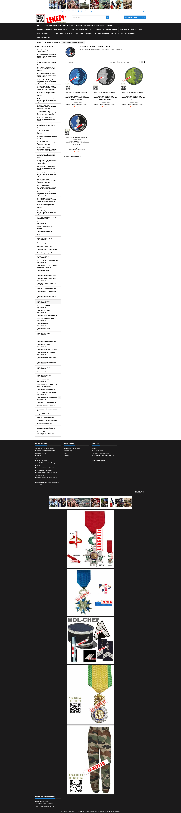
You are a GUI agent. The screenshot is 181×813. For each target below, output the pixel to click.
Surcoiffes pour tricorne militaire (45, 451)
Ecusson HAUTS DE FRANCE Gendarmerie (45, 319)
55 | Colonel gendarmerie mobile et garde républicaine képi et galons (46, 212)
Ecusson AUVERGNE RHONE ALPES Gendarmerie (47, 261)
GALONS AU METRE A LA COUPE (130, 29)
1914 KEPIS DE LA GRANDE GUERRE (106, 29)
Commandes (68, 451)
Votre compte (69, 444)
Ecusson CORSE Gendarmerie (46, 288)
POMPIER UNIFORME (127, 34)
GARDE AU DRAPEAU (43, 34)
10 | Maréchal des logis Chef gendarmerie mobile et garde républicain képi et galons (46, 87)
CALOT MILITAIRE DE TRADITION (81, 29)
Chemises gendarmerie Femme (47, 249)
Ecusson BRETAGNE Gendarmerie (43, 271)
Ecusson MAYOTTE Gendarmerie (47, 338)
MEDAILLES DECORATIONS (82, 34)
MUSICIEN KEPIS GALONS (45, 38)
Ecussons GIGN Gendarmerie (46, 402)
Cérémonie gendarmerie (45, 235)
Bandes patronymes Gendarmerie (43, 222)
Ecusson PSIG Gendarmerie (46, 389)
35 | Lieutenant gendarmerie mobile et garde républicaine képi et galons (46, 161)
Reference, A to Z (128, 62)
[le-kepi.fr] (90, 5)
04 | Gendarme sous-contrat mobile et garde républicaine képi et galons (46, 56)
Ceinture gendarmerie (44, 231)
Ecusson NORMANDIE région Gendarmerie (46, 353)
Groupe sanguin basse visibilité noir (47, 409)
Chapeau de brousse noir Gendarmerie (45, 239)
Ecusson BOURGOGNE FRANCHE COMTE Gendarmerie (47, 266)
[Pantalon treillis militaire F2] (90, 760)
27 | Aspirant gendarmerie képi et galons (47, 137)
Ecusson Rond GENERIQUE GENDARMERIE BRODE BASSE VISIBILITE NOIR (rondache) (105, 97)
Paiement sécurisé (41, 460)
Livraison (38, 455)
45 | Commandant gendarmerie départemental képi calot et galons (46, 180)
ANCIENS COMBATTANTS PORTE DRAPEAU (98, 25)
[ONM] (90, 592)
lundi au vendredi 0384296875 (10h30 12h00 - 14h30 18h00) (61, 11)
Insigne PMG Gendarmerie (45, 417)
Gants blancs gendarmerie (46, 406)
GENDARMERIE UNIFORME (62, 34)
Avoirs (65, 453)
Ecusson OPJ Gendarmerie (45, 372)
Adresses (66, 455)
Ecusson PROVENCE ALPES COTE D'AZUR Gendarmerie (47, 385)
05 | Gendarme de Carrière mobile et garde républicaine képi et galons (46, 75)
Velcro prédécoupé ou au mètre (45, 806)
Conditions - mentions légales (44, 448)
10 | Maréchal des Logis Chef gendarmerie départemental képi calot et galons (46, 81)
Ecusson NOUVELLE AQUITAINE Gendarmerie (46, 358)
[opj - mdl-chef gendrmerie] (90, 640)
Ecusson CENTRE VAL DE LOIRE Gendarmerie (46, 279)
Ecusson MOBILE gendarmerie (46, 341)
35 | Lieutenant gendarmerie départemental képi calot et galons (46, 155)
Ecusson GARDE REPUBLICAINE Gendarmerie (46, 297)
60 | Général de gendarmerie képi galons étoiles (46, 218)
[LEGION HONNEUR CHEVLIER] (90, 539)
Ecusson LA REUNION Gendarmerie (43, 329)
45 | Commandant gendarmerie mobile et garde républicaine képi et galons (46, 187)
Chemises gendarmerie (44, 246)
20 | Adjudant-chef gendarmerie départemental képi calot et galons (46, 106)
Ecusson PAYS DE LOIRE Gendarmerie (44, 376)
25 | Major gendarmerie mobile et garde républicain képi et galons (47, 125)
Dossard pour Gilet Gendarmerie (43, 256)
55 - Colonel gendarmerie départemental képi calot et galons (46, 206)
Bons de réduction (69, 458)
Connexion (128, 11)
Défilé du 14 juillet (40, 453)
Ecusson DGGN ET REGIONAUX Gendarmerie (46, 292)
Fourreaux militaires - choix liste (44, 468)
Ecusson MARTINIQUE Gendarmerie (43, 334)
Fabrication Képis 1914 (42, 801)
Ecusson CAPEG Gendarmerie (46, 275)
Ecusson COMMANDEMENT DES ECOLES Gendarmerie (46, 284)
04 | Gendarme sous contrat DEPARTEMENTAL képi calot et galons (46, 62)
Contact (96, 444)
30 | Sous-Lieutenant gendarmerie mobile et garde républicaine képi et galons (46, 149)
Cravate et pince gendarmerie (47, 253)
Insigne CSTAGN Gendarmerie (47, 414)
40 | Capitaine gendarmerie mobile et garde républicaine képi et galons (46, 174)
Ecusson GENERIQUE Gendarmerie (43, 301)
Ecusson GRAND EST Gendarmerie (43, 306)
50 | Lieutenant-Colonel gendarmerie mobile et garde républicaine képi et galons (46, 199)
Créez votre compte (139, 11)
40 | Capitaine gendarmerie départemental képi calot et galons (46, 168)
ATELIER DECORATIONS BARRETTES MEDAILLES (52, 29)
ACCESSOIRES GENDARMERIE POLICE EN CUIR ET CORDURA (62, 25)
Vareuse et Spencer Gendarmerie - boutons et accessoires (45, 433)
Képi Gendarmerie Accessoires (47, 420)
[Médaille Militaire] (90, 694)
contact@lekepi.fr (91, 11)
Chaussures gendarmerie (45, 243)
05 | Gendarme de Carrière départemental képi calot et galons (46, 68)
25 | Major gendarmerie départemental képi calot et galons (46, 119)
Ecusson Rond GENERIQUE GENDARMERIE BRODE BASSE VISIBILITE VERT (133, 97)
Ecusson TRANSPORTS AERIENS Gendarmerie (47, 393)
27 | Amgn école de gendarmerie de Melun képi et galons (46, 131)
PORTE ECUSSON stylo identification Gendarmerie (46, 427)
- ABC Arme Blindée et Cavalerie (45, 804)
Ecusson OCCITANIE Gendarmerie (43, 367)
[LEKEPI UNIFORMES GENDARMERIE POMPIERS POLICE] (90, 502)
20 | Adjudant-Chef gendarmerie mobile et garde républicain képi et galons (46, 113)
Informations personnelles (72, 448)
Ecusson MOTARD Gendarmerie (47, 349)
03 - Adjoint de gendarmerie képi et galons (46, 50)
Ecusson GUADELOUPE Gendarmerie (44, 311)
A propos (38, 458)
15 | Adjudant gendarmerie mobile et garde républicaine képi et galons (46, 100)
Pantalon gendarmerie (44, 424)
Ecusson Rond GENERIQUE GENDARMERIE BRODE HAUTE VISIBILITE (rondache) (77, 142)
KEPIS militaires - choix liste (43, 470)
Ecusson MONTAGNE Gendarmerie (43, 345)
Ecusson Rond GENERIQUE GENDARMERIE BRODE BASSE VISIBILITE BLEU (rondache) (77, 97)
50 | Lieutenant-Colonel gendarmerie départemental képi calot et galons (46, 193)
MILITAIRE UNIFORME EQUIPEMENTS (106, 34)
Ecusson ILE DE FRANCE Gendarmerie (44, 324)
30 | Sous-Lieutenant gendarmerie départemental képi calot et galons (46, 143)
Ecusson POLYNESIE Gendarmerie (43, 380)
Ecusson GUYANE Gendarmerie (47, 315)
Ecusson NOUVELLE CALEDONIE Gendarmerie (46, 363)
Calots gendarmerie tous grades (45, 227)
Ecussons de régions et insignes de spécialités (47, 398)
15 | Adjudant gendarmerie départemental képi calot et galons (46, 94)
